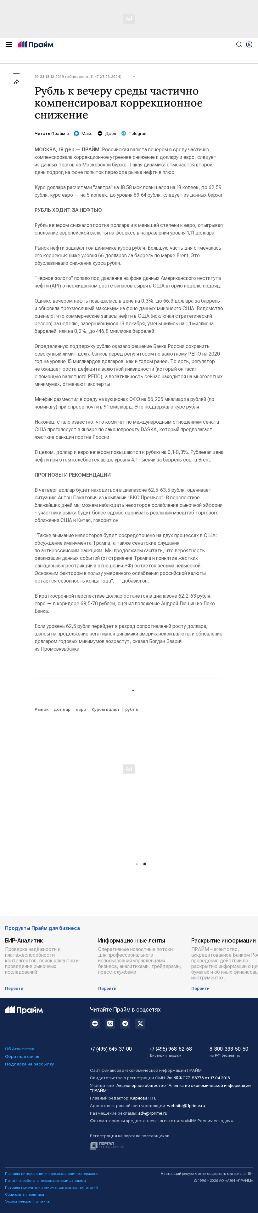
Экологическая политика (27, 1201)
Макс (87, 133)
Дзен (110, 133)
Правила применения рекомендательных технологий (51, 1187)
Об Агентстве (19, 1048)
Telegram (138, 133)
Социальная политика (24, 1194)
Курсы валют (106, 709)
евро (81, 709)
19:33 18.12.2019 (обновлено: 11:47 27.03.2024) (78, 76)
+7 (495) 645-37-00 (111, 1049)
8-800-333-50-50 (229, 1052)
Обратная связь (22, 1056)
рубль (131, 709)
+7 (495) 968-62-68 (170, 1052)
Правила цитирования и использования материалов (51, 1173)
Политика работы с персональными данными (45, 1180)
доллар (62, 709)
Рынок (41, 709)
